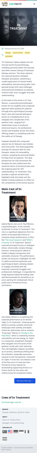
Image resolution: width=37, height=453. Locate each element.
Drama (27, 53)
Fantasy (8, 53)
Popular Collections (9, 412)
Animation (9, 56)
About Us (5, 420)
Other (27, 412)
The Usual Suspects (13, 240)
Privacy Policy (15, 420)
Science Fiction (18, 53)
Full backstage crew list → (12, 402)
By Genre (21, 412)
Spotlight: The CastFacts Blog (13, 423)
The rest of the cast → (25, 381)
